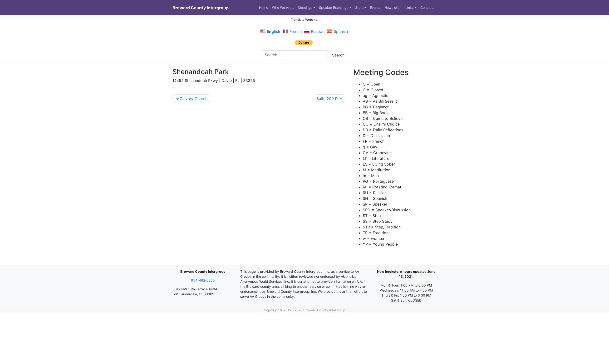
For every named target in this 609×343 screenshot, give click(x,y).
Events (375, 7)
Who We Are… (283, 7)
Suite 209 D (327, 98)
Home (263, 7)
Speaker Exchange (334, 7)
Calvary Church (193, 98)
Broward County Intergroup (200, 7)
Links (409, 7)
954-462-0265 (203, 280)
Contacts (427, 7)
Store (359, 7)
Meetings (305, 7)
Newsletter (393, 7)
